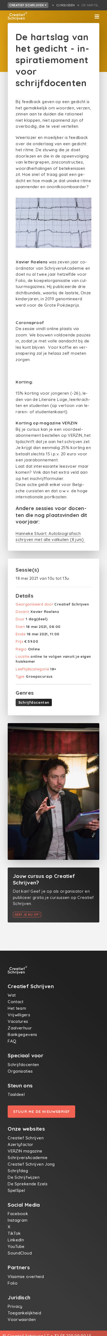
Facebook (18, 1213)
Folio (13, 1283)
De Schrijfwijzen (24, 1177)
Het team (17, 1008)
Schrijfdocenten (33, 702)
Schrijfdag (18, 1170)
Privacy (15, 1306)
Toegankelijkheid (24, 1312)
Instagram (17, 1220)
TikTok (14, 1233)
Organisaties (20, 1071)
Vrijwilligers (19, 1014)
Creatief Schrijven (27, 5)
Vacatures (18, 1021)
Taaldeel (16, 1094)
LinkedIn (16, 1239)
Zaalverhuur (20, 1028)
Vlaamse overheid (26, 1276)
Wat (12, 995)
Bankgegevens (22, 1034)
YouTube (16, 1246)
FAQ (12, 1041)
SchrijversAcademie (27, 1157)
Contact (16, 1001)
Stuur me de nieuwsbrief (41, 1111)
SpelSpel (16, 1190)
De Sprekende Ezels (27, 1183)
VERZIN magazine (25, 1151)
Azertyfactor (20, 1144)
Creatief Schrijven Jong (31, 1164)
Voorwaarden (22, 1319)
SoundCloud (20, 1253)
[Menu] (97, 16)
